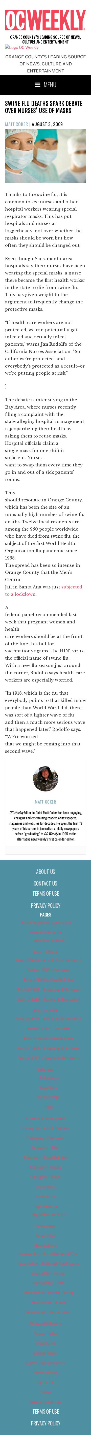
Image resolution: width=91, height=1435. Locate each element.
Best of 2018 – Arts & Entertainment (48, 960)
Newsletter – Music (48, 1302)
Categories (49, 1077)
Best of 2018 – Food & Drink (48, 980)
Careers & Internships (45, 1118)
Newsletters (45, 1245)
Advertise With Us (45, 932)
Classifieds (45, 1187)
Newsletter (45, 1235)
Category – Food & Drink (45, 1157)
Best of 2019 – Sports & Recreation (48, 1058)
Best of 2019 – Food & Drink (48, 1038)
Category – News (45, 1177)
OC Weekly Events (45, 1324)
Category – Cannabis (45, 1138)
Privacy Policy (45, 905)
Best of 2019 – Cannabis (48, 1028)
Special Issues (45, 1353)
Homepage (45, 1226)
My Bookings (48, 1097)
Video (45, 1392)
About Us (45, 871)
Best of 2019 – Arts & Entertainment (48, 1019)
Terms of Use (45, 893)
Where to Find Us (45, 1402)
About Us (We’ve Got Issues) (45, 923)
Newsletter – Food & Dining (48, 1293)
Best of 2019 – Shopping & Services (48, 1048)
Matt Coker (16, 124)
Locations (48, 1087)
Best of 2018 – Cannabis (48, 970)
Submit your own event (45, 1363)
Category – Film (46, 1147)
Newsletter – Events (48, 1273)
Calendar (45, 1069)
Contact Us (45, 883)
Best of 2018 (45, 952)
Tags (48, 1107)
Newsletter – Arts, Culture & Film (48, 1254)
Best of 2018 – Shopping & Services (48, 989)
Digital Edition (45, 1206)
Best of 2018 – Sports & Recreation (48, 999)
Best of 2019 (45, 1011)
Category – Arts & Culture (45, 1128)
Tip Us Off (46, 1382)
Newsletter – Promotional (49, 1312)
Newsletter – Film (48, 1283)
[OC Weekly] (22, 47)
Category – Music (45, 1167)
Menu (50, 84)
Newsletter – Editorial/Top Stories (48, 1263)
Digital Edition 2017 (48, 1214)
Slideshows (45, 1343)
